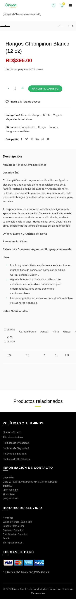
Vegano (57, 114)
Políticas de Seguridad (16, 448)
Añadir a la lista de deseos (25, 101)
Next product (70, 26)
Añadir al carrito (45, 88)
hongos (53, 127)
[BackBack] (5, 26)
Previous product (61, 26)
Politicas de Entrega (14, 453)
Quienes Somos (12, 432)
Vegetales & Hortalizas (19, 119)
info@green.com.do (13, 542)
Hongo (42, 127)
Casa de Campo (30, 114)
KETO (46, 114)
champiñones (27, 127)
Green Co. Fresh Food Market (30, 588)
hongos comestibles (17, 131)
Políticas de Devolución (16, 458)
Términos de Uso (13, 437)
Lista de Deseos (53, 5)
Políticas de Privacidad (16, 442)
